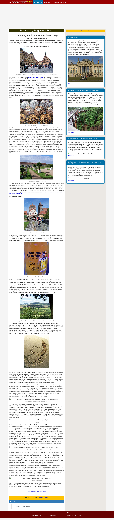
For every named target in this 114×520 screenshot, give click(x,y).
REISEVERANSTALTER (60, 2)
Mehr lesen (71, 84)
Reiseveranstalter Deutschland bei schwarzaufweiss (85, 31)
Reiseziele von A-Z (37, 515)
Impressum (52, 513)
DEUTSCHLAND (37, 2)
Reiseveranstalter (71, 513)
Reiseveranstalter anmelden (74, 515)
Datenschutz (53, 515)
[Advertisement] (57, 16)
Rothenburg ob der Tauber (35, 77)
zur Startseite (43, 497)
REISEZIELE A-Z (47, 2)
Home (33, 513)
